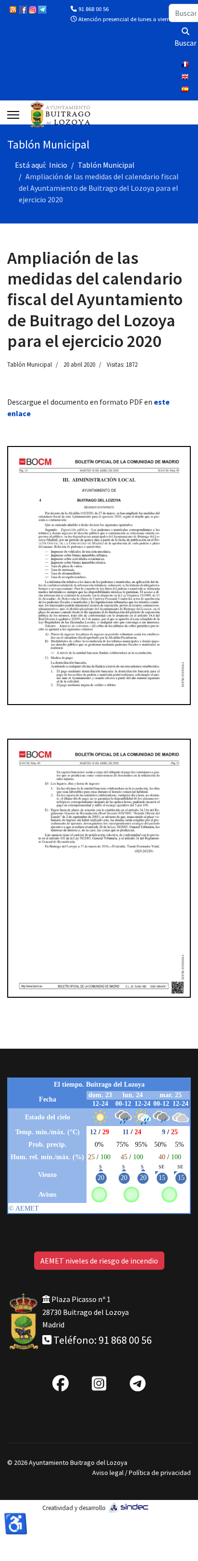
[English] (186, 78)
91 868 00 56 (93, 8)
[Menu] (13, 114)
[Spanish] (186, 90)
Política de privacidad (160, 1472)
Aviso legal (108, 1472)
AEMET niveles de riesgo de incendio (99, 1260)
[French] (186, 65)
